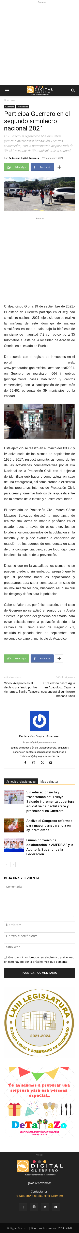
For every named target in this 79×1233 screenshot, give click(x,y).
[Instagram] (35, 762)
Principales (22, 106)
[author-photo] (39, 730)
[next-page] (13, 864)
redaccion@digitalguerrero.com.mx (39, 1196)
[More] (59, 167)
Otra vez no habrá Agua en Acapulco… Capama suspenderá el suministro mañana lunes (58, 689)
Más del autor (49, 781)
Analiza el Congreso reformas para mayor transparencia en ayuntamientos (49, 825)
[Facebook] (26, 762)
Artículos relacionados (21, 781)
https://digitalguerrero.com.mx (39, 742)
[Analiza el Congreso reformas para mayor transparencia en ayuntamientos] (14, 825)
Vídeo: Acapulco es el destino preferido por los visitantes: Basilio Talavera (22, 687)
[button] (6, 90)
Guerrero (9, 100)
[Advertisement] (39, 43)
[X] (44, 762)
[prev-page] (6, 864)
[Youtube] (52, 762)
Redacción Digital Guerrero (24, 157)
